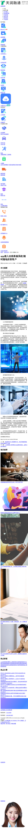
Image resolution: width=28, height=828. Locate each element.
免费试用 (3, 6)
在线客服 (3, 37)
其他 (2, 204)
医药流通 (11, 164)
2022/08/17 (3, 689)
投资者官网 (6, 13)
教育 (2, 194)
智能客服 (22, 665)
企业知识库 (3, 62)
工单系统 (3, 114)
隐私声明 (3, 723)
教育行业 (3, 195)
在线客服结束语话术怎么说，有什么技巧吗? (12, 482)
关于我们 (5, 11)
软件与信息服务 (5, 134)
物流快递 (3, 173)
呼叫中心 (3, 29)
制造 (2, 153)
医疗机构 (16, 164)
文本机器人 (3, 53)
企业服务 (3, 132)
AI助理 (2, 85)
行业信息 (5, 14)
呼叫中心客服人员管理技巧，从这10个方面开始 (13, 678)
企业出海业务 (4, 250)
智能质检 (3, 70)
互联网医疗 (6, 164)
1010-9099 (8, 712)
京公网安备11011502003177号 (11, 720)
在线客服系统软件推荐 (14, 665)
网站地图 (13, 723)
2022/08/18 (3, 674)
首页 (2, 252)
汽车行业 (3, 142)
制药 (20, 164)
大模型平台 (3, 105)
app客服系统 (13, 662)
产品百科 (5, 19)
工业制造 (9, 154)
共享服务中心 (4, 233)
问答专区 (5, 17)
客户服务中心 (4, 224)
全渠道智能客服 (5, 242)
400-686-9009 (9, 715)
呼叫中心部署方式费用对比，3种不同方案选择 (12, 676)
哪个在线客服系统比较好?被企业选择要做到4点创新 (14, 690)
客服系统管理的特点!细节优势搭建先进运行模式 (13, 693)
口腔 (2, 164)
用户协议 (8, 723)
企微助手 (3, 122)
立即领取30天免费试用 (6, 710)
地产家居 (3, 183)
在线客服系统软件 (21, 662)
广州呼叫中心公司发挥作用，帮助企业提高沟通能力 (14, 687)
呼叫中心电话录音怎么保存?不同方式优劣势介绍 (13, 673)
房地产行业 (3, 185)
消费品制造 (3, 154)
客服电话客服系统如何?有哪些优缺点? (10, 512)
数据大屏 (3, 92)
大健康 (2, 163)
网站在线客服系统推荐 (13, 663)
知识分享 (5, 16)
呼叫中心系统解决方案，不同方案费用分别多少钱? (13, 696)
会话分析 (3, 77)
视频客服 (3, 44)
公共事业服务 (4, 205)
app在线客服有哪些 (5, 662)
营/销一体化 (4, 216)
